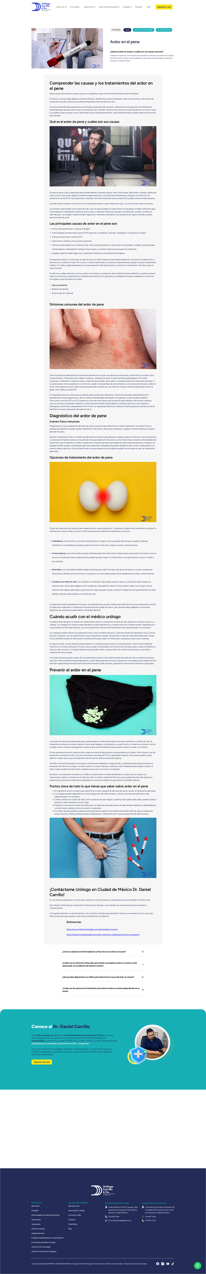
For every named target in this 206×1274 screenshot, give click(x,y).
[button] (60, 7)
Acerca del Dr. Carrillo (76, 1210)
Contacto (71, 1220)
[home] (41, 6)
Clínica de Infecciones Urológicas (43, 1251)
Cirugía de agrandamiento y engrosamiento (47, 1238)
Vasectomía (88, 7)
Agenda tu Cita (73, 1206)
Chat (149, 7)
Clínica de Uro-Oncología (40, 1247)
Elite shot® (35, 1206)
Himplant (138, 7)
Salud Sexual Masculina (108, 7)
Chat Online (72, 1224)
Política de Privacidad (114, 1264)
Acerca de (60, 7)
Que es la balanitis (59, 285)
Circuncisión (74, 7)
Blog (70, 1229)
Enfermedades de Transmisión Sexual (45, 1215)
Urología (126, 7)
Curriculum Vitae (74, 1215)
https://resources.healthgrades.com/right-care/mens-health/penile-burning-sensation (103, 934)
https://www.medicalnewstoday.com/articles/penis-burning (92, 929)
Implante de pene (37, 1233)
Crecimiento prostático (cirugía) (43, 1242)
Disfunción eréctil (38, 1229)
